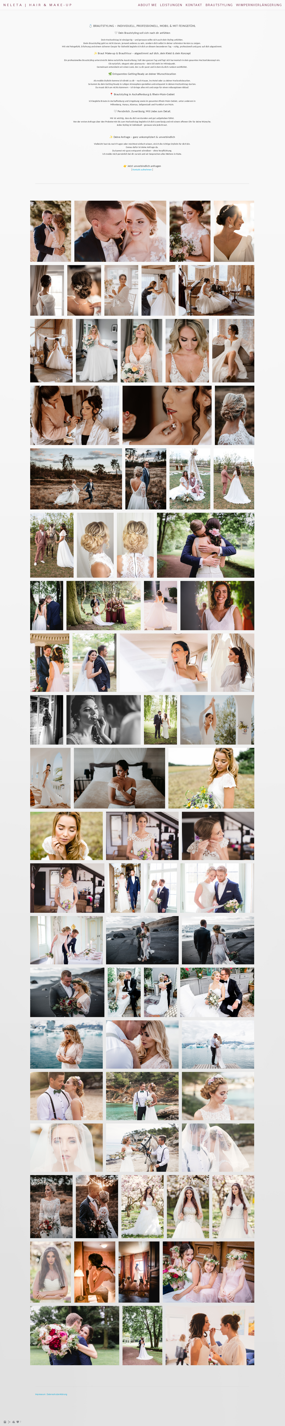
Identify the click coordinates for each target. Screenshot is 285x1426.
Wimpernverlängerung (259, 5)
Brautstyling (219, 5)
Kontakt (194, 5)
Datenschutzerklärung (57, 1394)
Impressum (40, 1394)
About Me (147, 5)
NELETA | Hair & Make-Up (38, 5)
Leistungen (171, 5)
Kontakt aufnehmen (142, 170)
